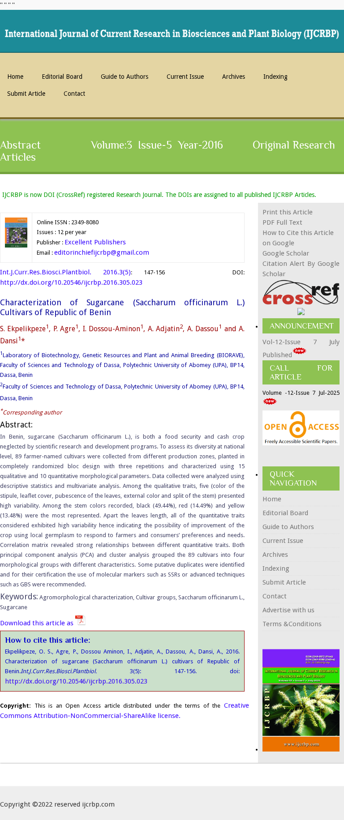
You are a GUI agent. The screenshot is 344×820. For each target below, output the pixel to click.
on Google (278, 243)
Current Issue (185, 76)
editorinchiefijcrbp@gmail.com (101, 252)
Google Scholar (285, 253)
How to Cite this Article (298, 233)
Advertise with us (288, 610)
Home (15, 76)
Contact (74, 93)
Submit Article (26, 93)
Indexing (275, 76)
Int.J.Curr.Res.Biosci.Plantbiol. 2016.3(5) (65, 272)
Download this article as (37, 623)
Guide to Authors (124, 76)
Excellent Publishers (95, 242)
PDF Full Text (282, 222)
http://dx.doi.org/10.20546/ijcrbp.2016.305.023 (71, 282)
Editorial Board (62, 76)
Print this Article (287, 212)
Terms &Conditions (292, 624)
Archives (233, 76)
